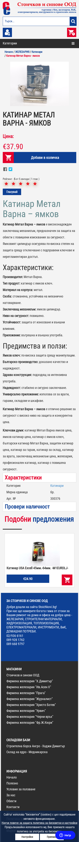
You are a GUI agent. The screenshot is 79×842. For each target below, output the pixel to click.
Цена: (8, 136)
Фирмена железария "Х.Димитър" (29, 681)
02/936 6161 (14, 636)
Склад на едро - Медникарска (27, 752)
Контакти (12, 807)
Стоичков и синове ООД (22, 675)
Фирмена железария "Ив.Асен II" (28, 687)
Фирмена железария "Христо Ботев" (31, 705)
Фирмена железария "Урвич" (26, 711)
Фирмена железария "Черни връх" (29, 717)
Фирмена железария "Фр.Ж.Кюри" (29, 722)
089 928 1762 (15, 640)
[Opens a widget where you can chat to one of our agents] (65, 835)
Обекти (11, 801)
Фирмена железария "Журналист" (29, 699)
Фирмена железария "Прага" (26, 693)
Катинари (57, 486)
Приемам (52, 836)
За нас (10, 795)
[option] (39, 84)
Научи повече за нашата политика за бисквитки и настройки (39, 823)
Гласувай (11, 192)
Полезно (12, 783)
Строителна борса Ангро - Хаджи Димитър (35, 746)
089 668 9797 (15, 644)
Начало (11, 777)
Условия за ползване (20, 789)
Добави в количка (45, 157)
